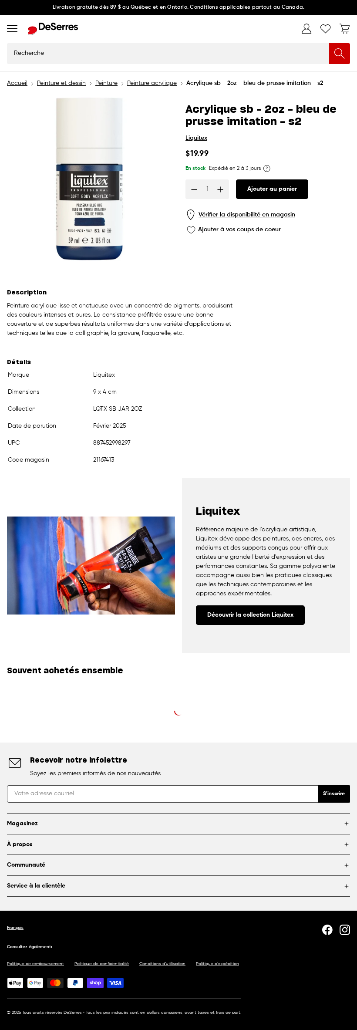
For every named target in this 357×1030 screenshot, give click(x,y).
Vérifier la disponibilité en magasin (247, 215)
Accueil (17, 83)
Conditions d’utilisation (162, 964)
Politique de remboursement (35, 964)
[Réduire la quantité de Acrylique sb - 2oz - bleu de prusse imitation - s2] (194, 189)
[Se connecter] (306, 29)
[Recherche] (339, 53)
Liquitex (196, 138)
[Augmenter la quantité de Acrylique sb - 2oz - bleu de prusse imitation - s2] (220, 189)
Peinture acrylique (152, 83)
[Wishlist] (325, 29)
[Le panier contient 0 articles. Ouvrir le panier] (345, 29)
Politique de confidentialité (101, 964)
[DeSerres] (53, 29)
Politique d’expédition (217, 964)
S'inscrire (334, 794)
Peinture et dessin (61, 83)
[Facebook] (327, 930)
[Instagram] (345, 930)
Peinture (106, 83)
